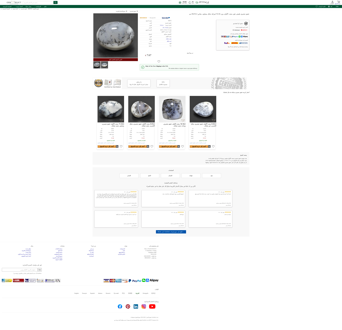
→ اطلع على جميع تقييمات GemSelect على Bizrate (171, 231)
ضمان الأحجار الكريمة (57, 258)
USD (337, 6)
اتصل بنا (92, 252)
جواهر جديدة (28, 248)
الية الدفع (60, 250)
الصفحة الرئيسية (7, 6)
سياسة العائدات (58, 248)
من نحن (92, 248)
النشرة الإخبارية (121, 254)
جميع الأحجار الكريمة (26, 250)
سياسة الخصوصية (58, 254)
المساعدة (38, 6)
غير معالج (169, 41)
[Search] (55, 2)
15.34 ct (162, 25)
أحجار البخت (28, 252)
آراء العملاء (91, 250)
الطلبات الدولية (58, 259)
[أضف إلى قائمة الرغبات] (159, 61)
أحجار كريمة (19, 6)
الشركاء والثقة (90, 254)
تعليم (45, 6)
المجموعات (122, 248)
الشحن (129, 175)
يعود (212, 175)
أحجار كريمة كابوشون (26, 256)
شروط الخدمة (59, 256)
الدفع (149, 175)
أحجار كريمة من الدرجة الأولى (24, 254)
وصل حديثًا (28, 6)
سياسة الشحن (59, 252)
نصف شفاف (168, 38)
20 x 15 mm (165, 27)
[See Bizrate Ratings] (166, 18)
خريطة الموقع (122, 252)
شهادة (191, 175)
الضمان (170, 175)
